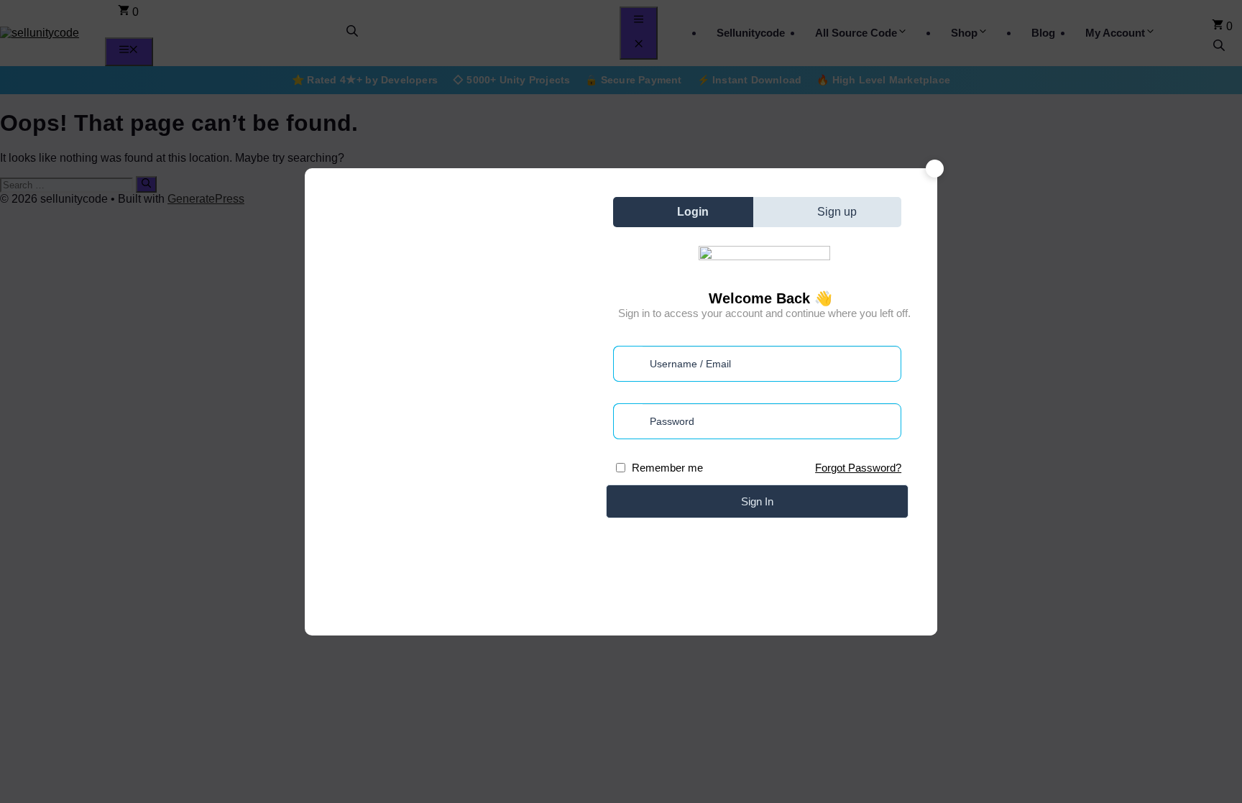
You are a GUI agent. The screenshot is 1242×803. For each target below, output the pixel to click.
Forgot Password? (858, 468)
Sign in (757, 501)
